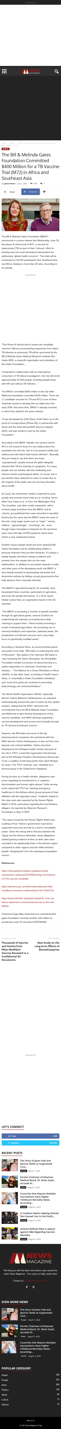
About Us (30, 1420)
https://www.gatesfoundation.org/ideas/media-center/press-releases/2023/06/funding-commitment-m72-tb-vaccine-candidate (29, 875)
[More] (44, 191)
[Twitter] (34, 1287)
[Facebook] (27, 1287)
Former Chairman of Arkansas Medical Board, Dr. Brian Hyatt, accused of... (37, 1180)
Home (4, 143)
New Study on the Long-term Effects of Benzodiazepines (47, 946)
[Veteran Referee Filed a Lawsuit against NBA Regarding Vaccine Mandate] (10, 1233)
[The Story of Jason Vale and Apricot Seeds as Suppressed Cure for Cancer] (10, 1165)
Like (55, 1136)
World (4, 1395)
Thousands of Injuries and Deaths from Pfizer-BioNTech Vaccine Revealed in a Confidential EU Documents (15, 951)
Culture (5, 1399)
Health (11, 143)
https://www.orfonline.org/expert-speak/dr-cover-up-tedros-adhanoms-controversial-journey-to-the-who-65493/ (28, 902)
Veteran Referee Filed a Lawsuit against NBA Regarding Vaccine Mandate (37, 1232)
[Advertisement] (30, 35)
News (23, 1187)
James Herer (9, 183)
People (23, 1171)
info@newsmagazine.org (36, 1281)
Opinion (5, 1404)
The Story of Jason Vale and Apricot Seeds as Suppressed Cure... (36, 1163)
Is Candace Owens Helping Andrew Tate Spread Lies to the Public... (39, 1215)
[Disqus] (30, 1008)
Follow (53, 1143)
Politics (5, 1390)
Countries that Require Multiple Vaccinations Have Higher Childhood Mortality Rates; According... (38, 1198)
